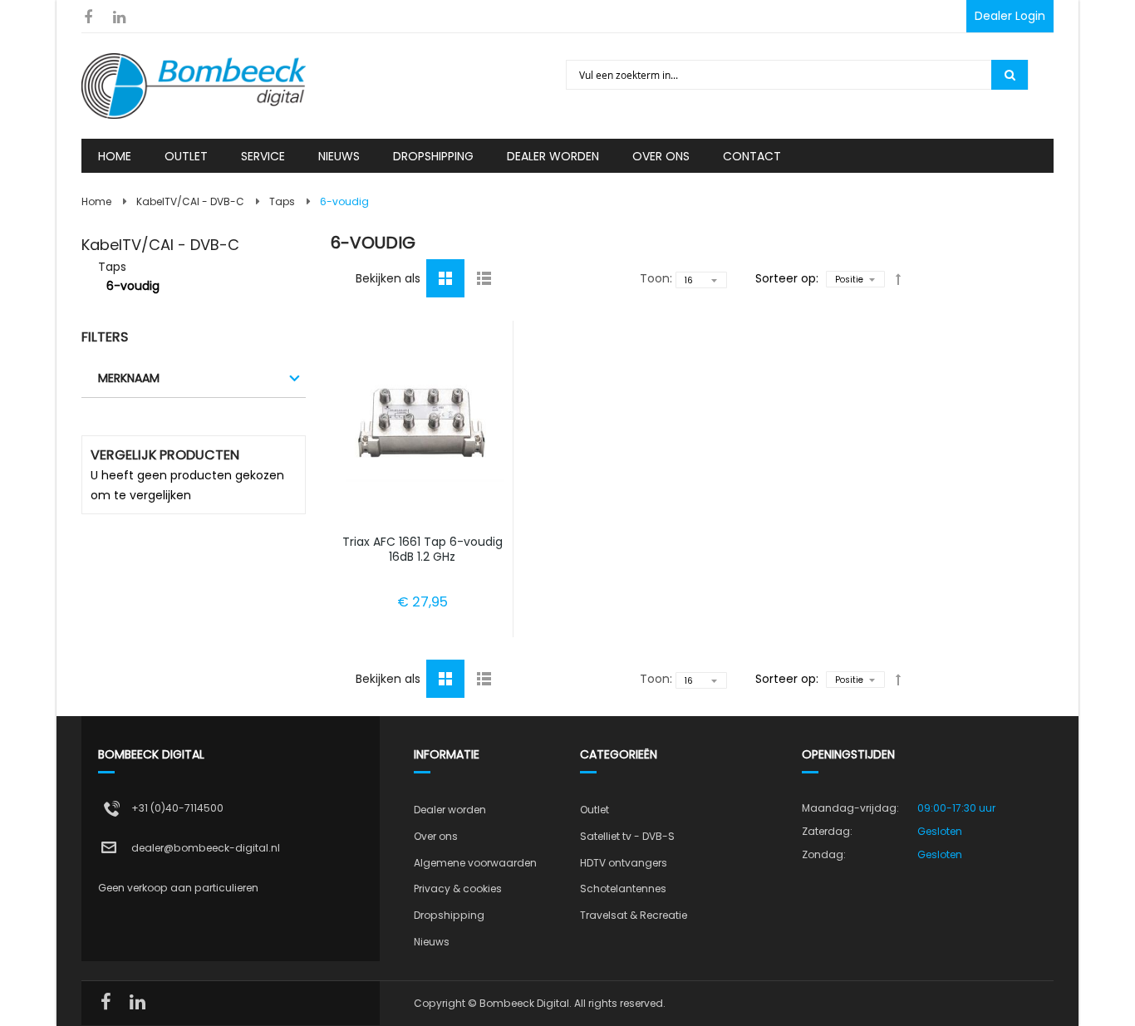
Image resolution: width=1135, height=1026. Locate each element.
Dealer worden (450, 810)
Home (96, 201)
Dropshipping (449, 915)
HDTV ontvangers (623, 863)
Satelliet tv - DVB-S (627, 836)
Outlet (594, 810)
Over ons (436, 836)
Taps (282, 201)
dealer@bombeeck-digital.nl (205, 848)
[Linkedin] (119, 17)
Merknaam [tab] (129, 378)
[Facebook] (87, 17)
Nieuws (432, 942)
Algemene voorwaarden (475, 863)
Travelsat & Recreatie (633, 915)
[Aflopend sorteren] (898, 279)
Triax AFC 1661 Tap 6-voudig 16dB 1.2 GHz (422, 549)
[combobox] (780, 75)
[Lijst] (483, 277)
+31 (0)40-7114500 (177, 808)
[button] (422, 333)
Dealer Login (1010, 15)
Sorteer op (785, 278)
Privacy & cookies (458, 888)
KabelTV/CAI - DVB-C (190, 201)
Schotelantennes (623, 888)
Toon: (656, 278)
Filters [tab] (104, 336)
